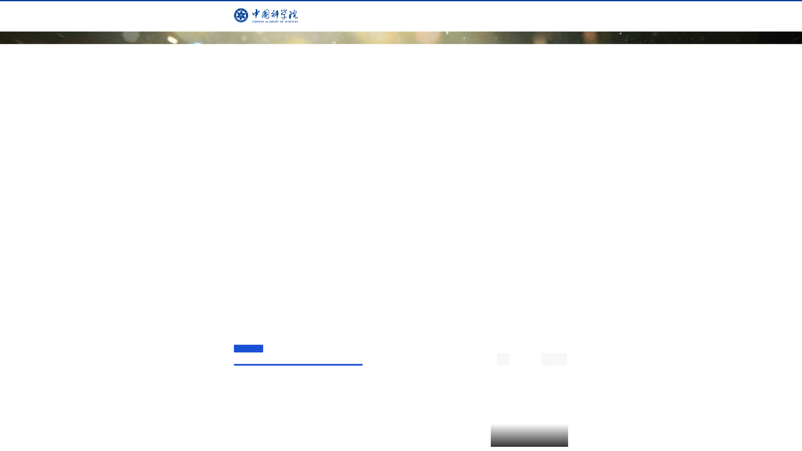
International (501, 16)
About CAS (356, 16)
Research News (274, 386)
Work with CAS (549, 16)
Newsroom (459, 16)
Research (391, 16)
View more (553, 390)
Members (424, 16)
